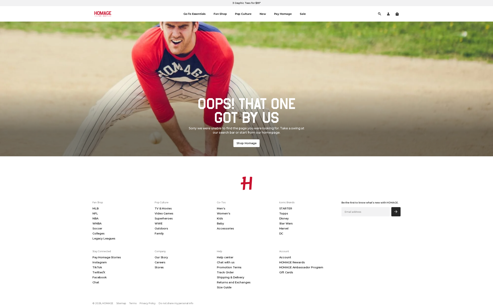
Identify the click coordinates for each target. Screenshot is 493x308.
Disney (284, 218)
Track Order (225, 272)
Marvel (283, 228)
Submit (396, 211)
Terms (133, 303)
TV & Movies (163, 208)
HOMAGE (107, 303)
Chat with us (225, 262)
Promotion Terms (229, 267)
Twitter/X (98, 272)
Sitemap (121, 303)
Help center (225, 257)
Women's (223, 213)
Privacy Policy (148, 303)
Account (285, 257)
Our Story (161, 257)
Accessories (225, 228)
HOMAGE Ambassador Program (301, 267)
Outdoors (161, 228)
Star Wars (286, 223)
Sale (303, 14)
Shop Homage (246, 143)
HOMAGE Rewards (292, 262)
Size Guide (224, 287)
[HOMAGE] (102, 14)
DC (281, 233)
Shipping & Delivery (230, 277)
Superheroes (164, 218)
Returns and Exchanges (233, 282)
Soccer (97, 228)
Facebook (99, 277)
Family (159, 233)
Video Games (164, 213)
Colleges (98, 233)
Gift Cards (286, 272)
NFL (95, 213)
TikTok (97, 267)
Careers (160, 262)
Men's (221, 208)
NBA (95, 218)
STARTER (285, 208)
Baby (220, 223)
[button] (397, 13)
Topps (283, 213)
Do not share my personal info (176, 303)
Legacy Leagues (103, 238)
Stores (159, 267)
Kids (220, 218)
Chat (95, 282)
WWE (159, 223)
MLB (95, 208)
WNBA (96, 223)
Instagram (99, 262)
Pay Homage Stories (106, 257)
